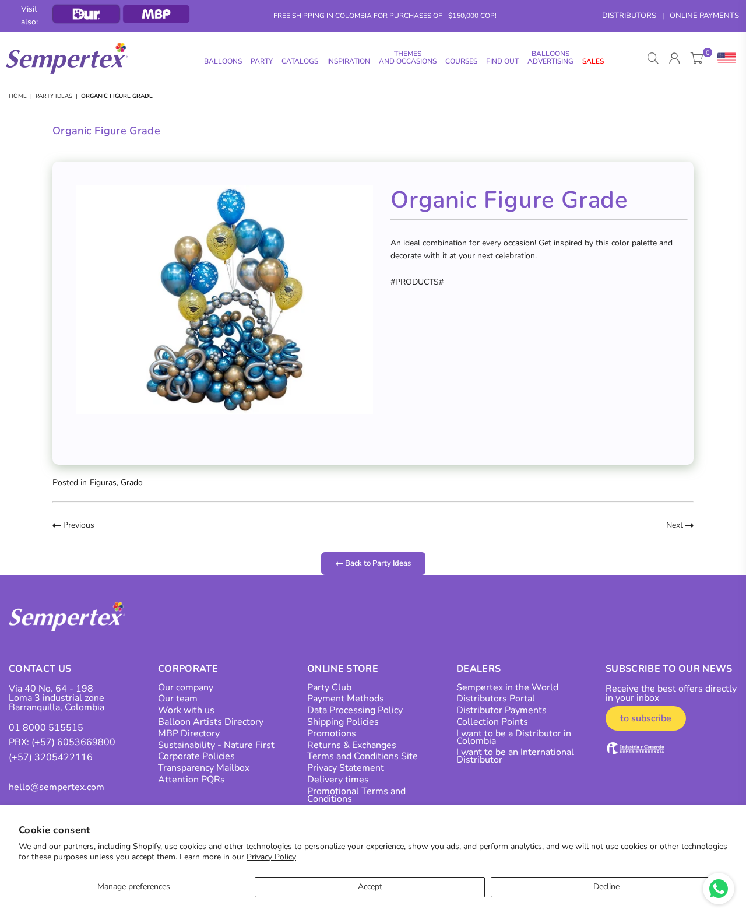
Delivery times (338, 779)
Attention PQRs (191, 779)
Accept (370, 886)
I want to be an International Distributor (515, 756)
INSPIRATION (348, 61)
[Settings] (724, 58)
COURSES (461, 61)
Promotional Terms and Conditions (356, 795)
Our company (185, 687)
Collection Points (492, 721)
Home (18, 96)
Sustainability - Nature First (216, 745)
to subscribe (645, 718)
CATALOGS (299, 61)
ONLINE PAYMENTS (704, 15)
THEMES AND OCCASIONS (408, 57)
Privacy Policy (271, 856)
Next (675, 525)
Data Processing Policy (355, 710)
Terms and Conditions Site (362, 756)
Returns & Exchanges (351, 745)
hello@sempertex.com (56, 787)
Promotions (331, 733)
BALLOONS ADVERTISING (550, 57)
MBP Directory (189, 733)
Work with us (186, 710)
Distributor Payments (501, 710)
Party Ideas (54, 96)
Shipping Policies (343, 721)
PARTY (262, 61)
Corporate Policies (196, 756)
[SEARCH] (653, 58)
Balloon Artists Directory (210, 721)
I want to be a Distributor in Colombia (513, 737)
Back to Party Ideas (377, 563)
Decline (606, 886)
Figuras (103, 482)
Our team (178, 698)
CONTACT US (40, 668)
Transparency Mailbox (203, 767)
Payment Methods (345, 698)
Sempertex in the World (507, 687)
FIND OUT (502, 61)
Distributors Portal (495, 698)
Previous (77, 525)
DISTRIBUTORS (629, 15)
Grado (132, 482)
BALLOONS (223, 61)
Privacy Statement (345, 767)
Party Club (329, 687)
